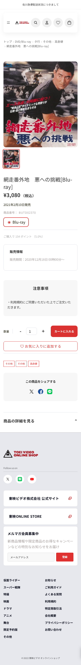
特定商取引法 (53, 608)
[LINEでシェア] (49, 391)
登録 (64, 556)
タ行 (37, 41)
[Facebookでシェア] (40, 391)
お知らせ (50, 580)
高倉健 (59, 41)
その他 (47, 41)
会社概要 (50, 615)
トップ (7, 41)
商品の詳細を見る (19, 420)
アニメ (7, 615)
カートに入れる (64, 331)
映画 (6, 601)
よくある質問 (53, 594)
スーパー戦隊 (11, 587)
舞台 (6, 623)
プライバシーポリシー (59, 623)
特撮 (6, 594)
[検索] (35, 22)
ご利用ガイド (53, 587)
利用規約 (50, 601)
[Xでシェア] (31, 391)
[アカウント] (47, 22)
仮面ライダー (11, 580)
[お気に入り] (58, 22)
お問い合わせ (53, 629)
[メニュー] (8, 23)
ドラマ (7, 608)
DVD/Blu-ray (23, 41)
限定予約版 (10, 629)
